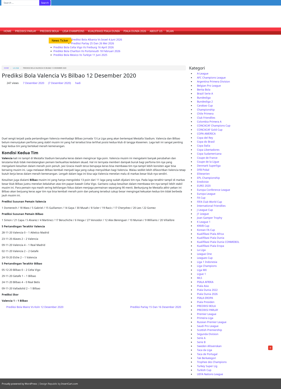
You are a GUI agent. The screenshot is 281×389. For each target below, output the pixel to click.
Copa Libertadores (208, 149)
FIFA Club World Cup (209, 201)
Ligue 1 (201, 274)
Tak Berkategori (206, 358)
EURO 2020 (204, 185)
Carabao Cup (205, 105)
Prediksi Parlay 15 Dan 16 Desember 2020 (156, 307)
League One (204, 254)
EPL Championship (208, 178)
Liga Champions (207, 266)
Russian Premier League (211, 322)
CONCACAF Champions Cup (213, 125)
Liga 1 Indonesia (207, 262)
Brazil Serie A (205, 93)
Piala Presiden (205, 302)
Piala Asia (203, 286)
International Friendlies (211, 205)
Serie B (201, 342)
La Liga (16, 68)
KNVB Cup (203, 225)
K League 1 (203, 222)
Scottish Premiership (209, 330)
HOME (7, 31)
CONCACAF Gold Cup (209, 129)
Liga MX (202, 270)
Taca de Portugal (207, 354)
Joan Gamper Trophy (209, 217)
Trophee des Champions (212, 362)
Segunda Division (207, 334)
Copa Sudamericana (209, 153)
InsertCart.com (69, 383)
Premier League (206, 314)
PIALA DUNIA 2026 (135, 31)
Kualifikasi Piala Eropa (210, 246)
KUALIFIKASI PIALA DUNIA (104, 31)
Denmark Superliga (209, 165)
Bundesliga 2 (205, 101)
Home (6, 68)
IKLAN (170, 31)
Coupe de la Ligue (208, 161)
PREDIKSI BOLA (49, 31)
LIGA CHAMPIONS (73, 31)
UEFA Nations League (210, 374)
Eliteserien (203, 173)
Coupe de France (207, 157)
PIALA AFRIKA (205, 282)
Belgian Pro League (209, 85)
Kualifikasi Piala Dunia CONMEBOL (218, 242)
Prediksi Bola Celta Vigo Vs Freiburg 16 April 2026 (83, 47)
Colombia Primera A (209, 121)
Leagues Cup (205, 258)
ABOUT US (156, 31)
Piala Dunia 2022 (207, 290)
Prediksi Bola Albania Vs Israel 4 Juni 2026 (96, 39)
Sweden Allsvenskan (209, 346)
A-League (202, 73)
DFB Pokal (203, 169)
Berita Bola (203, 89)
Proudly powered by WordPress (19, 383)
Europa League (206, 193)
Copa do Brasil (206, 141)
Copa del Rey (205, 137)
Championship (206, 109)
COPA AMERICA (206, 133)
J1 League (203, 213)
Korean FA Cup (206, 230)
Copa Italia (203, 145)
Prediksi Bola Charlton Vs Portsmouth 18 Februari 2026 (86, 51)
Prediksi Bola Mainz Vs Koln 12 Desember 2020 (34, 307)
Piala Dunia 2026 (207, 294)
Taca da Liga (204, 350)
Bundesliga (204, 97)
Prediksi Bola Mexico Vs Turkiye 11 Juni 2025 (80, 55)
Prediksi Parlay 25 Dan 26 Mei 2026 (92, 43)
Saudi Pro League (208, 326)
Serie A (201, 338)
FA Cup (201, 197)
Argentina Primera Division (213, 81)
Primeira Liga (205, 318)
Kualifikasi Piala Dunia (210, 237)
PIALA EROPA (205, 298)
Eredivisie (203, 181)
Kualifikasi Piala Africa (210, 234)
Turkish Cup (204, 370)
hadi (78, 83)
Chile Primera (205, 113)
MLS (199, 278)
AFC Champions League (211, 77)
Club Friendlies (206, 117)
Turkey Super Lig (207, 366)
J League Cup (205, 210)
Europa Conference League (213, 190)
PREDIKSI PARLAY (25, 31)
